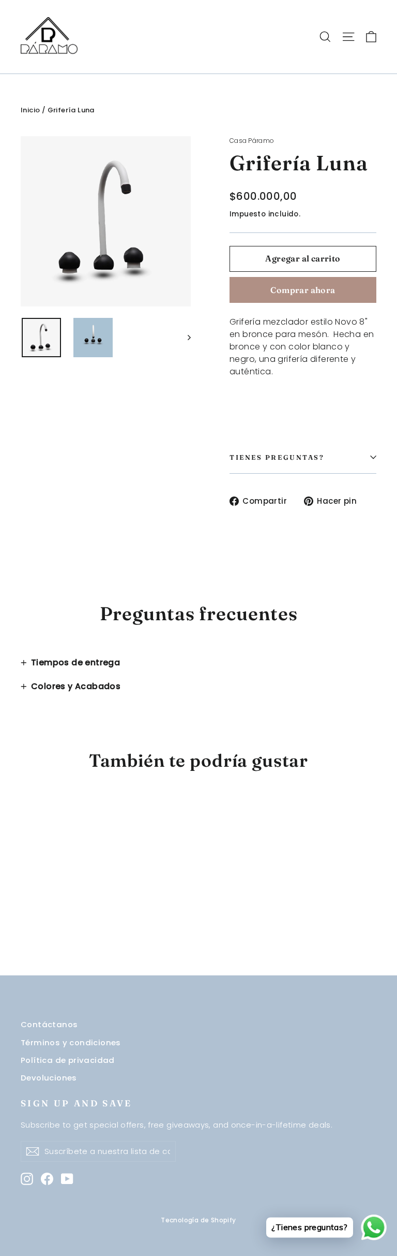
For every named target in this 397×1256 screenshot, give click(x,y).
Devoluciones (49, 1077)
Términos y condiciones (71, 1042)
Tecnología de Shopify (198, 1220)
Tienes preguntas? (277, 457)
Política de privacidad (68, 1060)
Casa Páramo (252, 140)
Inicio (30, 110)
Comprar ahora (302, 290)
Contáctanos (49, 1024)
